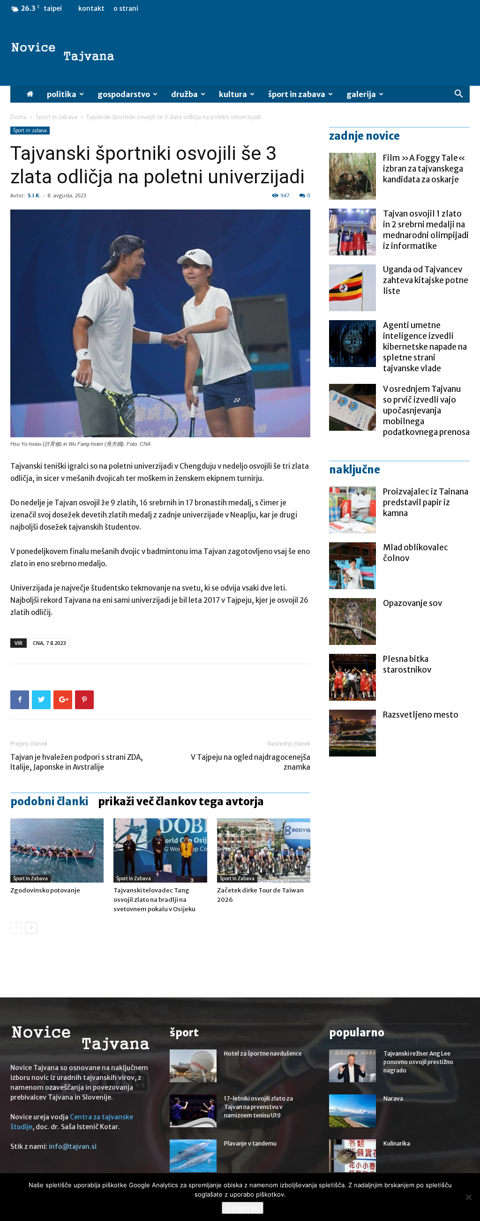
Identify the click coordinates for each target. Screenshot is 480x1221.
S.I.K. (34, 195)
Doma (18, 117)
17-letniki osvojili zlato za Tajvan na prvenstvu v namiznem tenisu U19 (258, 1107)
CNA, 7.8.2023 (49, 642)
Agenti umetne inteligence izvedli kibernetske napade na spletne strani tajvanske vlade (425, 347)
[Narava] (352, 1110)
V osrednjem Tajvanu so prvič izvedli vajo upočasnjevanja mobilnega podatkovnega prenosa (426, 410)
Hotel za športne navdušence (263, 1053)
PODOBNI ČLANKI (49, 801)
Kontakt (91, 8)
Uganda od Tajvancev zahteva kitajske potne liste (425, 280)
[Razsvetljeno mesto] (352, 733)
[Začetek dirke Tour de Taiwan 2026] (263, 850)
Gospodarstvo (124, 94)
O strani (125, 8)
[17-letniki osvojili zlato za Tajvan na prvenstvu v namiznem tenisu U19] (193, 1110)
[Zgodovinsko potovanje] (57, 850)
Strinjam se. (242, 1208)
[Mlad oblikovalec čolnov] (352, 565)
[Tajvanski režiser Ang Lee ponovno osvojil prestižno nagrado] (352, 1065)
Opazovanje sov (412, 603)
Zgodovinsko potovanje (45, 890)
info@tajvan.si (73, 1146)
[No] (468, 1197)
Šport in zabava (296, 94)
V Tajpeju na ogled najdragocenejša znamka (250, 762)
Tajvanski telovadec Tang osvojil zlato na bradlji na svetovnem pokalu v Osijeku (154, 899)
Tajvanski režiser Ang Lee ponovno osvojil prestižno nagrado (418, 1062)
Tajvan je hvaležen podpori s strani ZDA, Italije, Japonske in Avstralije (76, 762)
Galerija (361, 94)
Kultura (233, 94)
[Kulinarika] (352, 1155)
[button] (458, 94)
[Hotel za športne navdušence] (193, 1065)
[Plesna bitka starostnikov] (352, 677)
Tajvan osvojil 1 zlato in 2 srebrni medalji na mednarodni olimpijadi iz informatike (426, 230)
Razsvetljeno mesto (420, 715)
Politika (61, 94)
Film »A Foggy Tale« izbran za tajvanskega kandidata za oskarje (424, 169)
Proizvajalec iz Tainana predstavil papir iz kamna (425, 502)
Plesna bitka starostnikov (407, 664)
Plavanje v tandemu (250, 1143)
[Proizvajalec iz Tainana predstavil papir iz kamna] (352, 510)
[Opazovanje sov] (352, 621)
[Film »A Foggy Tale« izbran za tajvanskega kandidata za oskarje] (352, 176)
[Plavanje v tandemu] (193, 1155)
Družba (184, 94)
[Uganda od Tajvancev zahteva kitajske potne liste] (352, 287)
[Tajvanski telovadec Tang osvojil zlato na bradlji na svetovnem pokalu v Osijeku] (160, 850)
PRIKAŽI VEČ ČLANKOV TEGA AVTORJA (181, 801)
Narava (393, 1098)
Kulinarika (396, 1143)
